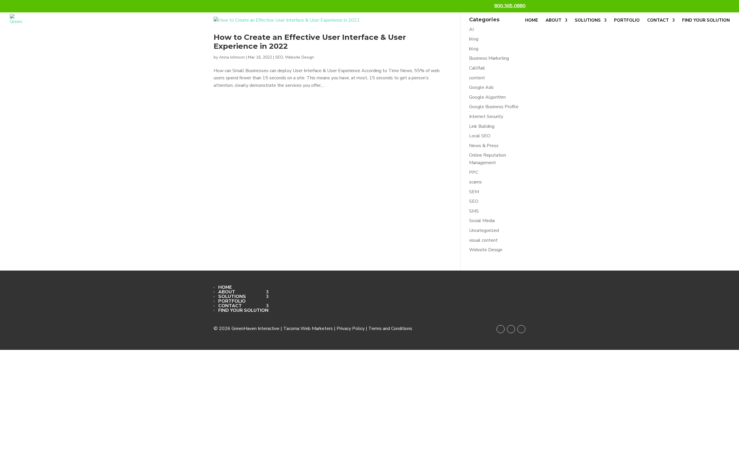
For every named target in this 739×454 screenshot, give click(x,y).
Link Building (481, 126)
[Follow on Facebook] (501, 329)
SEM (474, 192)
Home (531, 20)
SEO (279, 57)
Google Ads (481, 87)
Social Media (482, 220)
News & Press (484, 145)
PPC (473, 172)
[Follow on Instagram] (511, 329)
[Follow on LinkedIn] (521, 329)
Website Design (299, 57)
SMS (474, 211)
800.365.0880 (509, 7)
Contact (658, 20)
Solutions (588, 20)
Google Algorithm (487, 97)
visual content (483, 240)
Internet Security (486, 116)
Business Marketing (489, 58)
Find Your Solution (706, 20)
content (477, 78)
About (553, 20)
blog (473, 39)
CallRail (477, 68)
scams (475, 182)
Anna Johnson (232, 57)
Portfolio (627, 20)
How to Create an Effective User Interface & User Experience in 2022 (310, 42)
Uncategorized (484, 230)
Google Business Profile (493, 107)
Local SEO (479, 136)
